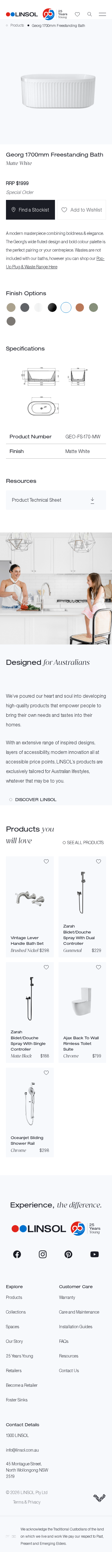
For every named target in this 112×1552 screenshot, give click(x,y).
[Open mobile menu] (102, 14)
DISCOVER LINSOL (35, 799)
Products (14, 1297)
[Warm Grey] (11, 321)
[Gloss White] (38, 307)
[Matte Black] (52, 307)
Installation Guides (75, 1326)
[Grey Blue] (25, 307)
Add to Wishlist (86, 210)
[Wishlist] (77, 14)
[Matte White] (66, 307)
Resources (68, 1355)
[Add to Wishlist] (46, 861)
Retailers (14, 1370)
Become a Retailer (22, 1385)
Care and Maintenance (79, 1311)
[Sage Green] (93, 307)
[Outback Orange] (80, 307)
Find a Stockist (34, 210)
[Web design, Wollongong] (99, 1498)
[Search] (89, 14)
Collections (16, 1311)
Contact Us (69, 1370)
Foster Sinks (16, 1399)
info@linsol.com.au (22, 1449)
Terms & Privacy (26, 1501)
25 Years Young (19, 1355)
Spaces (12, 1326)
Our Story (14, 1341)
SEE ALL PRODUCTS (85, 842)
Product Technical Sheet (36, 500)
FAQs (63, 1341)
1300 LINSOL (17, 1435)
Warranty (67, 1297)
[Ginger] (11, 307)
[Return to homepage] (22, 14)
